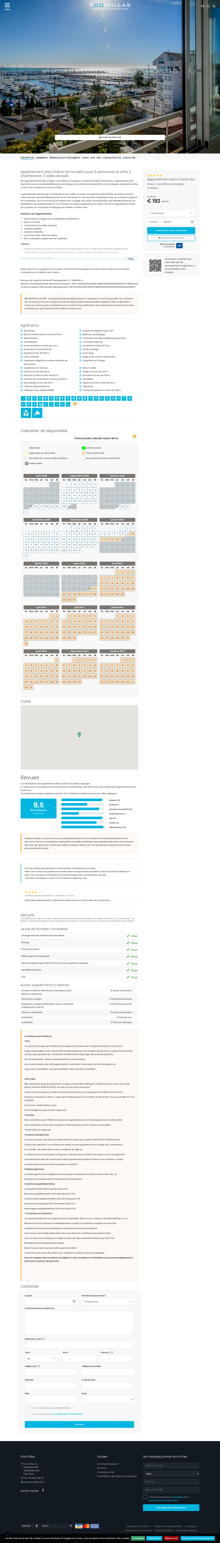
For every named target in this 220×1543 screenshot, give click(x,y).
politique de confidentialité (68, 1414)
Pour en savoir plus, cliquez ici (197, 1538)
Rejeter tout (171, 1538)
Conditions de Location (138, 1526)
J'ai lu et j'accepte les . (56, 1414)
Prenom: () (107, 1352)
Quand (28, 1295)
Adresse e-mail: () (35, 1339)
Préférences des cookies (138, 1530)
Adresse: (29, 1379)
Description (27, 157)
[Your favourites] (208, 6)
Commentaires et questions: (40, 1308)
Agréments (42, 157)
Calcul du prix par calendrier (171, 230)
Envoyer (79, 1424)
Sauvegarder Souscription (171, 1507)
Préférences (154, 1538)
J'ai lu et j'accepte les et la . (169, 1499)
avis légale (177, 1497)
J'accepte (138, 1538)
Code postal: (89, 1379)
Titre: (27, 1352)
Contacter (129, 157)
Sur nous (101, 1468)
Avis (92, 157)
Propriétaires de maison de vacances (117, 1476)
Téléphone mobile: (91, 1366)
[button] (79, 734)
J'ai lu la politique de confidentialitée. (50, 1407)
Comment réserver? (107, 1464)
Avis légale (190, 1526)
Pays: (84, 1393)
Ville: (27, 1393)
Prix (99, 157)
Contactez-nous (105, 1472)
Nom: (65, 1352)
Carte (85, 157)
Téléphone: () (32, 1366)
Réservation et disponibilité (65, 157)
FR (203, 6)
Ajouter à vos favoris (172, 237)
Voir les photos (111, 137)
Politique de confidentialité (168, 1526)
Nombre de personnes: (94, 1295)
